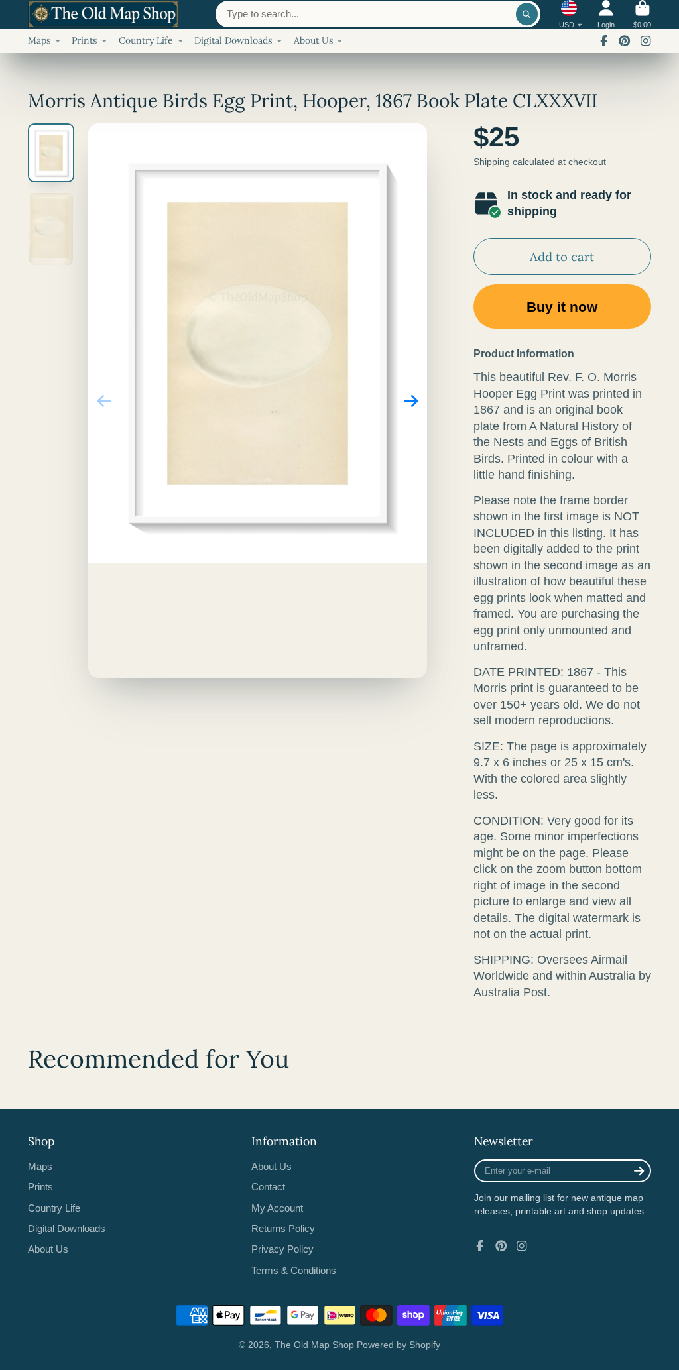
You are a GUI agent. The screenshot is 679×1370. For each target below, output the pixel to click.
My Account (277, 1208)
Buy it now (561, 306)
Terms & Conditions (293, 1270)
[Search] (527, 14)
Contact (268, 1186)
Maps (39, 40)
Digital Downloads (233, 40)
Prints (84, 40)
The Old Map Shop (314, 1345)
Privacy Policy (282, 1249)
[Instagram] (646, 41)
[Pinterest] (625, 41)
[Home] (103, 15)
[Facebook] (604, 41)
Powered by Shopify (398, 1345)
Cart (642, 14)
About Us (313, 40)
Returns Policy (283, 1228)
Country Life (146, 40)
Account (606, 14)
